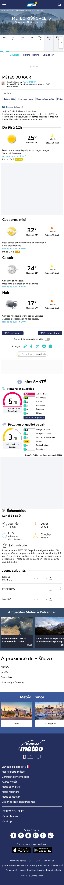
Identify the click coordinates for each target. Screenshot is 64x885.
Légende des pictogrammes (19, 802)
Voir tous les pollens (34, 417)
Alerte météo (10, 781)
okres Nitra (31, 11)
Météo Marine (10, 816)
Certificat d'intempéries (15, 777)
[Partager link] (25, 346)
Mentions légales (18, 860)
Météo (3, 11)
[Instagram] (36, 835)
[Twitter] (21, 835)
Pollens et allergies (20, 389)
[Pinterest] (43, 835)
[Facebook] (13, 835)
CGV (38, 860)
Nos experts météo (13, 771)
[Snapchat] (28, 835)
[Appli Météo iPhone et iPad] (21, 850)
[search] (59, 4)
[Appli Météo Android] (42, 850)
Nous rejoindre (10, 792)
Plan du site (48, 860)
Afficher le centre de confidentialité (45, 870)
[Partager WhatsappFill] (50, 346)
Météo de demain (12, 333)
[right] (61, 42)
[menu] (4, 4)
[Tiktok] (51, 835)
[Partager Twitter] (38, 346)
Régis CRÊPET (29, 82)
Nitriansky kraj (20, 11)
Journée (14, 55)
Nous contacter (11, 796)
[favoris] (49, 18)
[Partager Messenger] (44, 346)
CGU (31, 860)
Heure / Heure (31, 55)
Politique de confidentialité (50, 865)
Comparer (48, 55)
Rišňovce (40, 11)
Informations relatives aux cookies (20, 865)
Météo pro (8, 821)
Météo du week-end (50, 333)
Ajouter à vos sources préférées (34, 354)
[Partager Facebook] (31, 346)
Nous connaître (11, 787)
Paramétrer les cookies (16, 870)
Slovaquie (10, 11)
